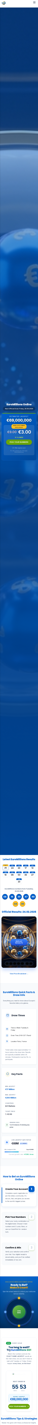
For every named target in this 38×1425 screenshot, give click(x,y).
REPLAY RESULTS (19, 942)
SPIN (19, 1312)
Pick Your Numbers (19, 442)
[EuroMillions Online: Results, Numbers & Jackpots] (3, 3)
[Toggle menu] (34, 3)
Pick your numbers (17, 1406)
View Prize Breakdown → (19, 974)
